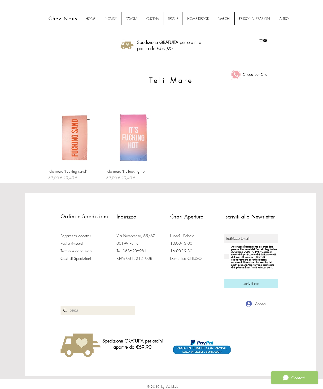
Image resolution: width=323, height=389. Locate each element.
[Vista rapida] (74, 138)
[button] (263, 40)
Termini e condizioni (76, 250)
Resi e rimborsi (72, 243)
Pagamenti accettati (76, 235)
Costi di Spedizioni (76, 258)
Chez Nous (62, 18)
